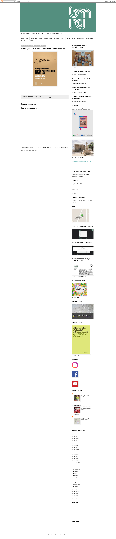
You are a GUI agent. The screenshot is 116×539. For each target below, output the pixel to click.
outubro (75, 467)
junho (74, 475)
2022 (75, 443)
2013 (75, 489)
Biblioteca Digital (24, 38)
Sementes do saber (78, 417)
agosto (75, 471)
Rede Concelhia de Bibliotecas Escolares (30, 40)
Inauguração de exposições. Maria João (35, 97)
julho (74, 473)
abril (74, 479)
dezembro (75, 462)
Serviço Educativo (89, 38)
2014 (75, 460)
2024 (75, 438)
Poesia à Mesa (80, 38)
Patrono (73, 38)
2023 (75, 440)
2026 (75, 434)
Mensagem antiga (64, 147)
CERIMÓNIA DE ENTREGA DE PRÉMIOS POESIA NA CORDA (86, 408)
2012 (75, 491)
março (75, 482)
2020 (75, 447)
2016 (75, 456)
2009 (75, 498)
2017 (75, 454)
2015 (75, 458)
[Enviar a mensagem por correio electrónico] (40, 96)
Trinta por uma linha (47, 97)
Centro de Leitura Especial (36, 38)
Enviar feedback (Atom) (32, 150)
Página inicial (46, 147)
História (62, 38)
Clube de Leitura (48, 38)
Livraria (68, 38)
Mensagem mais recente (27, 147)
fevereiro (75, 484)
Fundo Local (56, 38)
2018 (75, 451)
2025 (75, 436)
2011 (75, 493)
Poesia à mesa (77, 405)
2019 (75, 449)
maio (74, 477)
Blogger (66, 534)
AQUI (85, 74)
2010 (75, 495)
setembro (75, 469)
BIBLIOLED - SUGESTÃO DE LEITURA (81, 109)
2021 (75, 445)
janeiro (75, 486)
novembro (76, 464)
